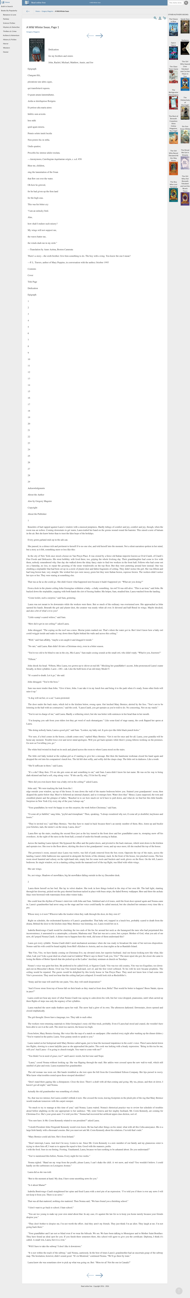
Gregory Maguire (33, 32)
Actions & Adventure (10, 35)
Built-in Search (7, 6)
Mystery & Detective (11, 27)
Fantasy (5, 19)
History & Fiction (9, 40)
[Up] (179, 1290)
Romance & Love (9, 15)
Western (6, 48)
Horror (5, 44)
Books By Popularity (9, 11)
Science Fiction (8, 23)
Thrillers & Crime (9, 31)
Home (7, 2)
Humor (5, 52)
